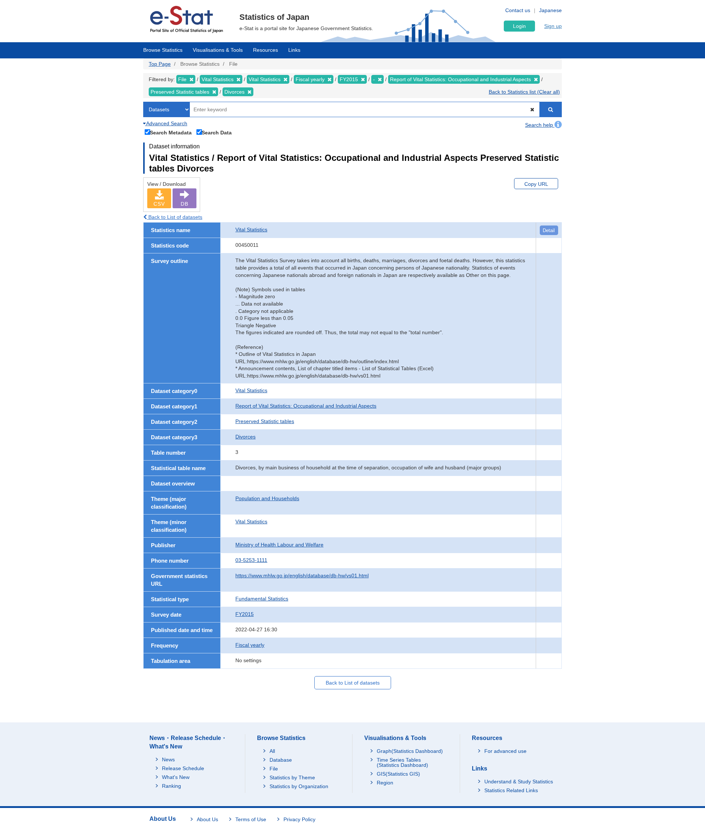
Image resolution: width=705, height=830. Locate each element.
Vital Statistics (251, 229)
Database (281, 759)
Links (294, 50)
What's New (175, 777)
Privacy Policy (299, 819)
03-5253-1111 (251, 560)
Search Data (217, 132)
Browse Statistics (162, 50)
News (168, 759)
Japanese (550, 10)
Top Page (160, 64)
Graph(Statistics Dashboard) (410, 751)
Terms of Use (250, 819)
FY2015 (244, 614)
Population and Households (267, 498)
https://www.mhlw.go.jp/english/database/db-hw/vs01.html (302, 575)
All (272, 751)
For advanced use (505, 751)
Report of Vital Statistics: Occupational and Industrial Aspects (305, 406)
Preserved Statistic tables (264, 421)
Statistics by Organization (299, 786)
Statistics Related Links (511, 790)
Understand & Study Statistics (518, 781)
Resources (265, 50)
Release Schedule (183, 768)
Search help (539, 125)
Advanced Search (166, 123)
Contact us (517, 10)
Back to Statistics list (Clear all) (524, 92)
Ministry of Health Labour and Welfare (279, 545)
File (274, 768)
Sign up (553, 26)
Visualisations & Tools (218, 50)
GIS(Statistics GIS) (398, 773)
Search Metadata (171, 132)
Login (519, 26)
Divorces (245, 437)
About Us (207, 819)
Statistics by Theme (292, 777)
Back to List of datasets (174, 217)
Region (385, 782)
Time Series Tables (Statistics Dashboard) (402, 762)
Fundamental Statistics (261, 599)
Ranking (171, 785)
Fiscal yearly (249, 645)
